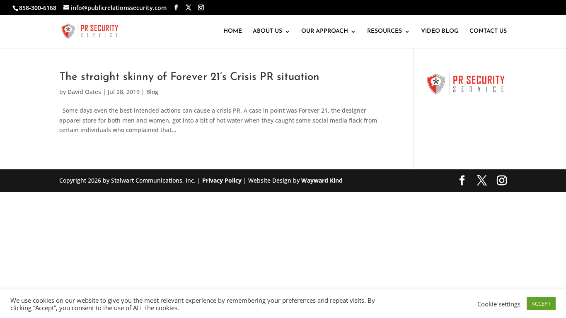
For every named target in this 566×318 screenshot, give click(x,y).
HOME (232, 31)
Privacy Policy (222, 180)
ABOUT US (267, 31)
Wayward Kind (322, 180)
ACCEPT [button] (541, 303)
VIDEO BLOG (440, 31)
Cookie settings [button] (498, 304)
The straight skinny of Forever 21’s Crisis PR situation (189, 77)
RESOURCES (384, 31)
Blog (152, 92)
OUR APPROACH (324, 31)
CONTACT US (488, 31)
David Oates (84, 92)
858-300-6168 (37, 8)
